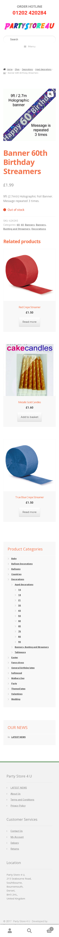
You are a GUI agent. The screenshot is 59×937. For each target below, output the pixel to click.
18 (19, 595)
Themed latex (18, 688)
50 (19, 616)
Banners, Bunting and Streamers (32, 647)
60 (4, 73)
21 (19, 600)
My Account (17, 837)
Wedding (15, 699)
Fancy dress (17, 662)
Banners (30, 224)
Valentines (16, 694)
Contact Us (16, 831)
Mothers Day (17, 678)
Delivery (14, 842)
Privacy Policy (18, 805)
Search (29, 931)
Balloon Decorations (22, 564)
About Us (15, 793)
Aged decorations (43, 69)
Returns (14, 848)
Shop (17, 69)
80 (19, 636)
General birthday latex (23, 668)
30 (19, 605)
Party (14, 683)
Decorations (27, 69)
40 (19, 610)
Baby (14, 558)
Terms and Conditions (22, 799)
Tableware (20, 652)
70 (19, 631)
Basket (45, 927)
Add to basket (29, 417)
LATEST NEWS (18, 737)
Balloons (15, 569)
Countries (16, 574)
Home (9, 69)
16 (19, 590)
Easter (14, 657)
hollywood (16, 673)
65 (19, 626)
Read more (29, 321)
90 (19, 642)
